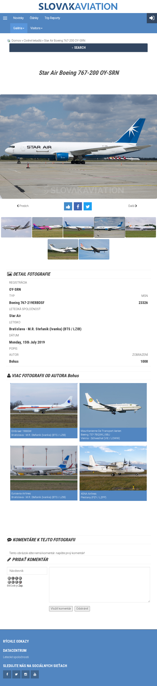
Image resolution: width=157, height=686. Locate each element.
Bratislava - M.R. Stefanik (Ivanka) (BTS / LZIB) (45, 329)
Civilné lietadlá (32, 40)
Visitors (35, 28)
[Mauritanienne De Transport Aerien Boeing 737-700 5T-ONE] (113, 405)
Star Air (15, 316)
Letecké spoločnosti (16, 657)
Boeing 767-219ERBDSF (27, 302)
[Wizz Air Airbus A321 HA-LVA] (47, 227)
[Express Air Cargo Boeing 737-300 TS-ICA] (16, 227)
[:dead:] (20, 582)
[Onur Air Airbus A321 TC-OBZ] (140, 227)
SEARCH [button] (79, 48)
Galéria (17, 28)
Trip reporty (52, 18)
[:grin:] (16, 578)
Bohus (14, 361)
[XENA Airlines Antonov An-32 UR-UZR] (113, 468)
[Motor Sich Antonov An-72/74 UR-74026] (62, 249)
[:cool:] (13, 578)
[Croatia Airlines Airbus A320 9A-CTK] (94, 249)
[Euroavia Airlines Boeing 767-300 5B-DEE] (43, 468)
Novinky (18, 18)
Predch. (24, 206)
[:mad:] (13, 582)
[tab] (78, 47)
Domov (16, 40)
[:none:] (9, 582)
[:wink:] (20, 578)
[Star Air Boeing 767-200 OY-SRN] (78, 227)
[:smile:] (9, 578)
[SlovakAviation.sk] (78, 6)
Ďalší (131, 206)
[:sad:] (16, 582)
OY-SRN (15, 289)
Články (34, 18)
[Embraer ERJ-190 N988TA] (43, 405)
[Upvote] (69, 207)
